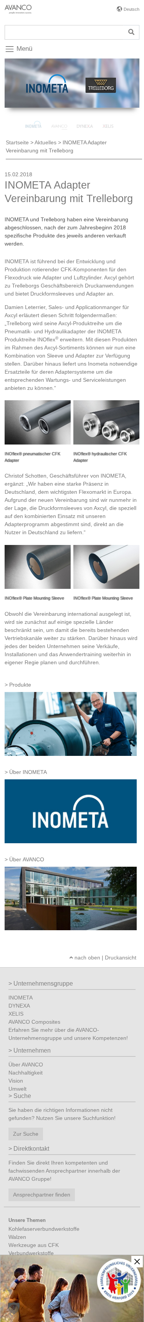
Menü (23, 48)
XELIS (15, 1014)
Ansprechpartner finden (41, 1195)
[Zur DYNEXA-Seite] (86, 117)
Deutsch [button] (131, 9)
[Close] (137, 1261)
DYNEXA (19, 1006)
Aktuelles (45, 142)
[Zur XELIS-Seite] (111, 117)
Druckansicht (120, 957)
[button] (14, 1308)
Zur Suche (25, 1134)
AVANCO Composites (34, 1022)
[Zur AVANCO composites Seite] (60, 117)
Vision (15, 1081)
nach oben (86, 957)
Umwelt (17, 1089)
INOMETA (20, 997)
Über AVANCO (25, 1064)
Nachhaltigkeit (25, 1073)
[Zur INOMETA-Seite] (34, 117)
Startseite (17, 142)
